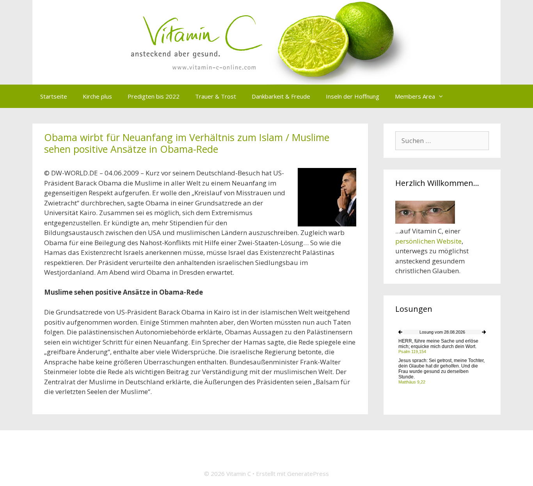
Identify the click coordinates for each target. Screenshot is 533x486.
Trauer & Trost (215, 96)
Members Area (415, 96)
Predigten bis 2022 (153, 96)
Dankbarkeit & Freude (281, 96)
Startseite (53, 96)
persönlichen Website (428, 241)
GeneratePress (308, 473)
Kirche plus (97, 96)
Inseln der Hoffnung (352, 96)
